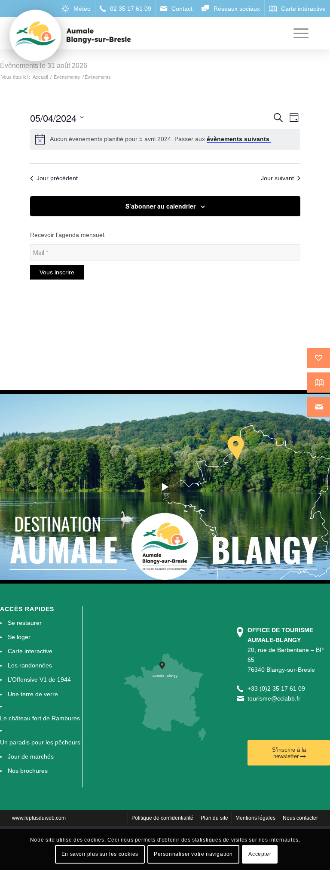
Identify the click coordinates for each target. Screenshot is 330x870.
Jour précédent (57, 178)
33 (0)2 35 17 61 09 (278, 688)
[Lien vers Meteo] (76, 8)
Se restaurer (25, 622)
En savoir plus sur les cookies (99, 854)
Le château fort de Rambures (40, 718)
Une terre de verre (33, 694)
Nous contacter (300, 818)
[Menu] (297, 33)
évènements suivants (239, 138)
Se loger (19, 636)
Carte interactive (30, 651)
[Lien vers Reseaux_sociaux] (230, 8)
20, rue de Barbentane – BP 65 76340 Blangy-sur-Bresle (286, 650)
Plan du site (214, 818)
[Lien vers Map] (297, 8)
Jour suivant (277, 178)
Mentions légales (255, 818)
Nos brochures (28, 770)
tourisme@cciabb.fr (274, 698)
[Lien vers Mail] (176, 8)
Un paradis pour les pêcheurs (40, 742)
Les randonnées (30, 665)
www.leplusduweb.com (39, 818)
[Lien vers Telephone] (125, 8)
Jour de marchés (31, 756)
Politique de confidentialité (162, 818)
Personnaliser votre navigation (193, 854)
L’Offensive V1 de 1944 (39, 679)
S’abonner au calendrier (160, 206)
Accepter (259, 854)
